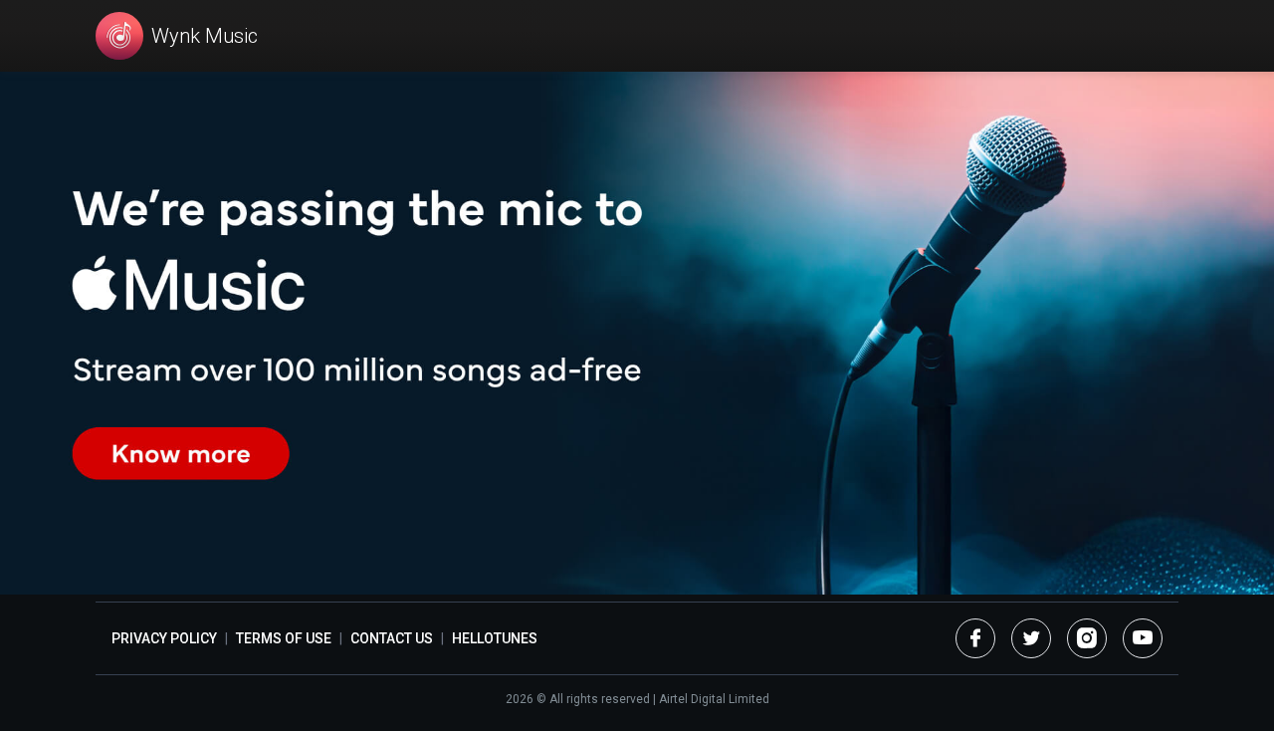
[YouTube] (1143, 638)
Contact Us (391, 638)
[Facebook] (975, 638)
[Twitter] (1031, 638)
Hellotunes (494, 638)
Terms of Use (283, 638)
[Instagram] (1087, 638)
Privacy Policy (164, 638)
